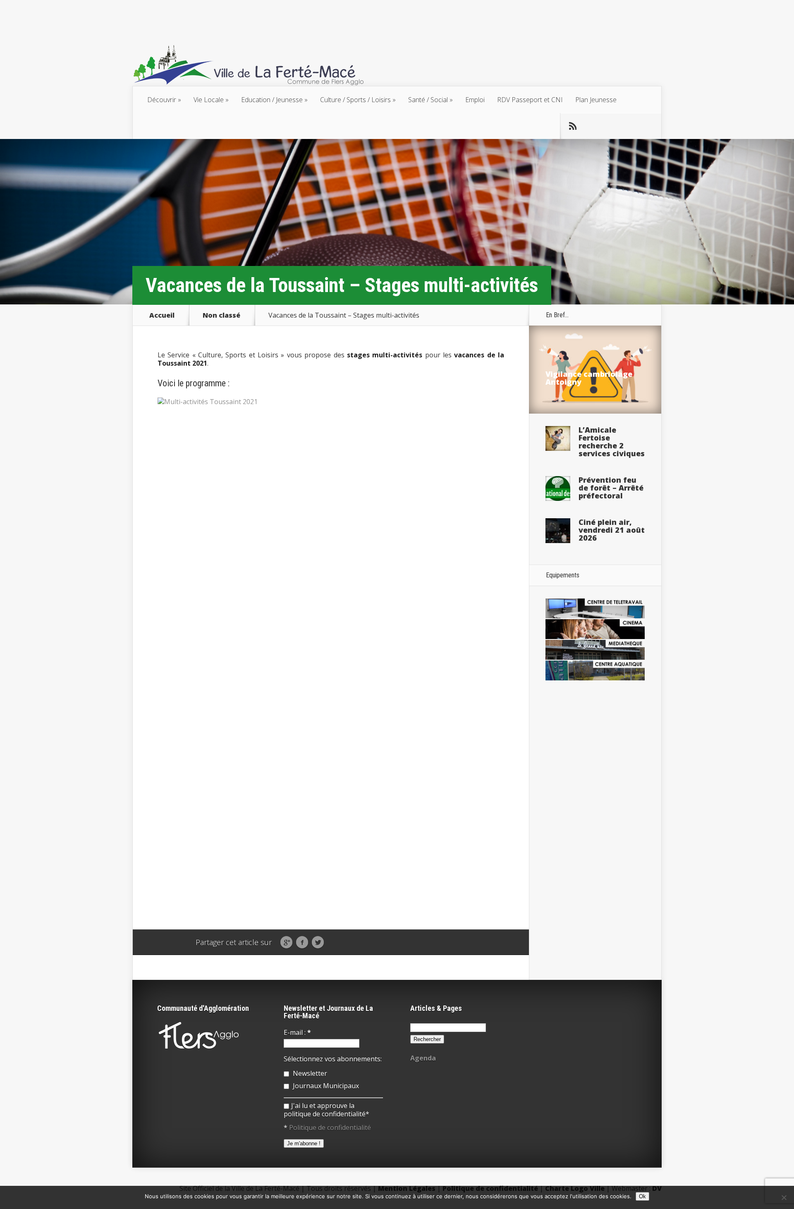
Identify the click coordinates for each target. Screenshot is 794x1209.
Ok (642, 1196)
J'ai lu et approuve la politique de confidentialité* (326, 1109)
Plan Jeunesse (596, 99)
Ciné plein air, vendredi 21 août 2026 (612, 530)
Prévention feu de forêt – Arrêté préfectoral (611, 487)
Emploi (475, 99)
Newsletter (309, 1073)
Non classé (221, 315)
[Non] (784, 1197)
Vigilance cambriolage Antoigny (588, 378)
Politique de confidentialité (330, 1127)
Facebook (302, 942)
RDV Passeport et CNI (530, 99)
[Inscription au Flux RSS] (572, 126)
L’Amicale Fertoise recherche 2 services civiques (612, 441)
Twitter (317, 942)
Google (286, 942)
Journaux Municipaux (325, 1086)
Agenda (423, 1058)
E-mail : (297, 1032)
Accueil (162, 315)
